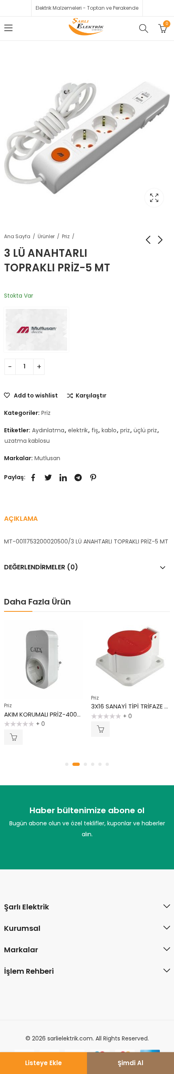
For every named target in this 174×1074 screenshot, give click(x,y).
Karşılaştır (91, 396)
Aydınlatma (48, 430)
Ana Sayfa (17, 236)
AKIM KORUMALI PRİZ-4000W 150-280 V (60, 714)
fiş (94, 430)
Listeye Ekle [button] (13, 737)
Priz (66, 236)
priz (125, 430)
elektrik (78, 430)
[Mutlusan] (36, 329)
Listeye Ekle (43, 1063)
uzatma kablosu (27, 441)
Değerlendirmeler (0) (41, 567)
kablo (109, 430)
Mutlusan (47, 458)
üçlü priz (145, 430)
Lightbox (154, 197)
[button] (66, 764)
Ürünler (46, 236)
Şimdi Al (130, 1063)
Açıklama (21, 518)
